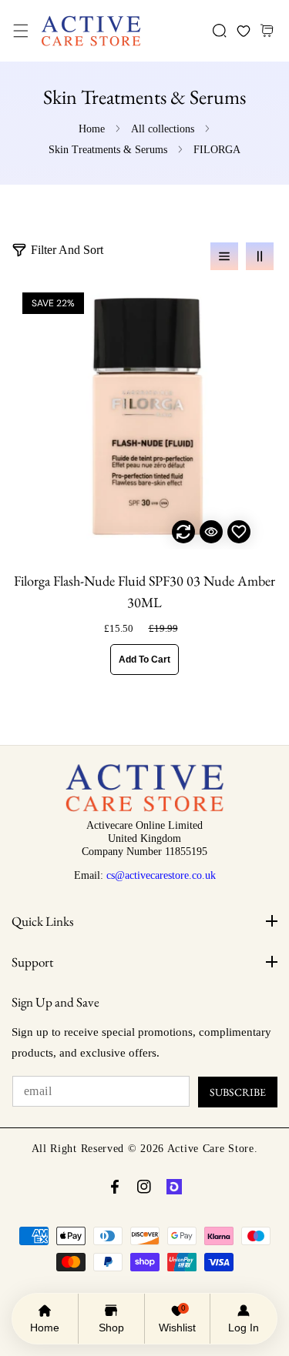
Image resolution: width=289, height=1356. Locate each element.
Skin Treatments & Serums (108, 149)
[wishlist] (243, 31)
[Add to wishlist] (238, 531)
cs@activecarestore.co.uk (161, 875)
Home (92, 129)
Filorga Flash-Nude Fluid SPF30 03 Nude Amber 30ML (144, 591)
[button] (20, 31)
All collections (162, 129)
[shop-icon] (174, 1187)
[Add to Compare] (183, 531)
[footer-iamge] (144, 808)
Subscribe (238, 1092)
